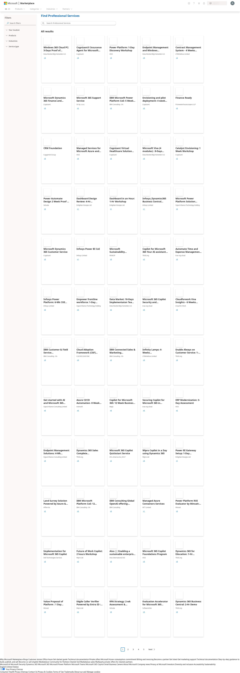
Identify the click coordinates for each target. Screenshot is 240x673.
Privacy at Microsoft (158, 664)
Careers (120, 664)
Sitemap (24, 672)
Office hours (48, 659)
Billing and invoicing (145, 659)
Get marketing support (187, 659)
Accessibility (199, 664)
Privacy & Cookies (45, 672)
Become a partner (161, 659)
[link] (57, 59)
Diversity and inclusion (184, 664)
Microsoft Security (18, 664)
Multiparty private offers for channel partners (113, 662)
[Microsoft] (11, 3)
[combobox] (79, 23)
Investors (170, 664)
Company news (143, 664)
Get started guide (60, 659)
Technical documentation (78, 659)
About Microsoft (130, 664)
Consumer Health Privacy (10, 672)
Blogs (25, 659)
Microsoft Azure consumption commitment (119, 659)
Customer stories (35, 659)
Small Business (110, 664)
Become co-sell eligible (28, 662)
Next (150, 649)
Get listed (173, 659)
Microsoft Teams (78, 664)
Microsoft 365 (43, 664)
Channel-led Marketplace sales (82, 662)
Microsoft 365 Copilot (95, 664)
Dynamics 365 (32, 664)
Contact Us (32, 672)
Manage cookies (93, 672)
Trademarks (69, 672)
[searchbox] (23, 23)
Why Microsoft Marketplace (11, 659)
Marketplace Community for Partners (54, 662)
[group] (45, 58)
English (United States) (9, 667)
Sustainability (210, 664)
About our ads (80, 672)
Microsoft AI (5, 664)
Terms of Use (58, 672)
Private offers (94, 659)
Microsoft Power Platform (60, 664)
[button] (42, 23)
